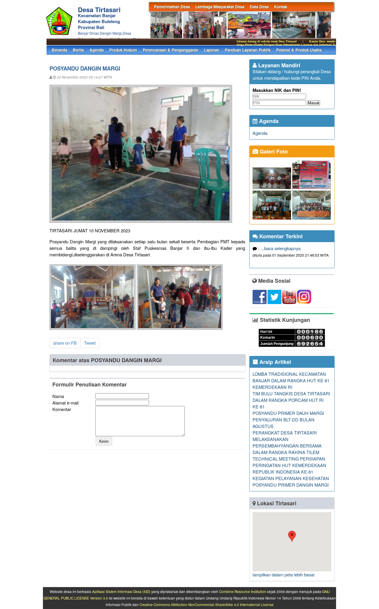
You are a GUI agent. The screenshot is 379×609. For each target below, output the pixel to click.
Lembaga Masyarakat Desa (219, 6)
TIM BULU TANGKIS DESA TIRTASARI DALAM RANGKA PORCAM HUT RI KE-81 (291, 400)
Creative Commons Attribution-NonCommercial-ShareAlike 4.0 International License (206, 604)
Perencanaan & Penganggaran (170, 50)
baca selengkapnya (282, 248)
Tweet (90, 343)
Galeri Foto (273, 151)
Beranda (59, 50)
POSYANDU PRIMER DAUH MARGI (288, 413)
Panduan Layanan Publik (248, 50)
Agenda (96, 50)
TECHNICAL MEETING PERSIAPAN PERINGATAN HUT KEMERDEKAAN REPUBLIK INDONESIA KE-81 (289, 465)
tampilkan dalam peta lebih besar (284, 574)
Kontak (280, 6)
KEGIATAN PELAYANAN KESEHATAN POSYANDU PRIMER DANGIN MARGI (291, 481)
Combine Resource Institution (242, 591)
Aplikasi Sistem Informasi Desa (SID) (121, 591)
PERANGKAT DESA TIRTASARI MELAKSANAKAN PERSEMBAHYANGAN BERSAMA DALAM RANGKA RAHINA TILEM (287, 442)
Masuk (313, 103)
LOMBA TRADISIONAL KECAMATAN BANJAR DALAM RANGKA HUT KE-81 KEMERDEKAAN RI (291, 380)
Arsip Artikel (274, 362)
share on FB (65, 343)
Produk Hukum (123, 50)
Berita (78, 50)
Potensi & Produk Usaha (299, 50)
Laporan (211, 50)
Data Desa (259, 6)
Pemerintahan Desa (172, 6)
